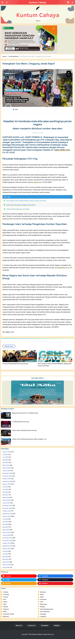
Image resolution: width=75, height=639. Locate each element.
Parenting (43, 599)
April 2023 (5, 559)
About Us (19, 625)
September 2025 (7, 481)
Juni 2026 (5, 457)
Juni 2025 (5, 489)
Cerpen (5, 597)
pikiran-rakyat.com (35, 182)
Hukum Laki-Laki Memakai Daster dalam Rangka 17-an (29, 439)
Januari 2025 (6, 503)
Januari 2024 (6, 535)
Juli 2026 (5, 454)
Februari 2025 (6, 500)
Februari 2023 (6, 565)
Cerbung (6, 594)
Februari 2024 (6, 532)
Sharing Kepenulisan (46, 609)
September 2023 (7, 546)
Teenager (43, 614)
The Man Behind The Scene (20, 422)
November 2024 (7, 508)
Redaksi (56, 625)
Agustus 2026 (6, 452)
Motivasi (6, 616)
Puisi (41, 602)
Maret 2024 (5, 530)
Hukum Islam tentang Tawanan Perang (24, 430)
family (5, 602)
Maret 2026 (5, 465)
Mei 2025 (5, 492)
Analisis (5, 592)
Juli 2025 (5, 487)
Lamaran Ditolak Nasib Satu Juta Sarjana (17, 209)
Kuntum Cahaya (37, 634)
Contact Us (31, 625)
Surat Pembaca (9, 75)
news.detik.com (62, 150)
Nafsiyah (43, 592)
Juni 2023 (5, 554)
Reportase (43, 604)
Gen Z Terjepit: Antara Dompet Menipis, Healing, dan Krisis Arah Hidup (26, 201)
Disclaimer (44, 625)
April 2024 (5, 527)
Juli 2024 (5, 519)
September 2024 (7, 514)
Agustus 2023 (6, 548)
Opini (42, 597)
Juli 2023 (5, 551)
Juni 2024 (5, 522)
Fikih (4, 604)
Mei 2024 (5, 524)
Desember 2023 (7, 538)
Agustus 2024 (6, 516)
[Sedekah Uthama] (29, 39)
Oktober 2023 (6, 543)
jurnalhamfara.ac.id (62, 268)
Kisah (5, 611)
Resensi (42, 607)
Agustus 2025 (6, 484)
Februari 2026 (6, 468)
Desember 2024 (7, 505)
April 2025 (5, 495)
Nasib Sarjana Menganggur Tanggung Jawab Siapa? (21, 205)
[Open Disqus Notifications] (6, 2)
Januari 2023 (6, 567)
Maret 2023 (5, 562)
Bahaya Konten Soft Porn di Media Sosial (25, 413)
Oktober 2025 (6, 479)
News (42, 594)
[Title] (37, 14)
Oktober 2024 (6, 511)
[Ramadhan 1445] (37, 393)
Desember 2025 (7, 473)
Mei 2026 (5, 460)
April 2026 (5, 462)
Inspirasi (6, 609)
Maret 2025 (5, 497)
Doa (4, 599)
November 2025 (7, 476)
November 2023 (7, 540)
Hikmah (5, 607)
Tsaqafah (43, 616)
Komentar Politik (8, 614)
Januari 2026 (6, 471)
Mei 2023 (5, 557)
